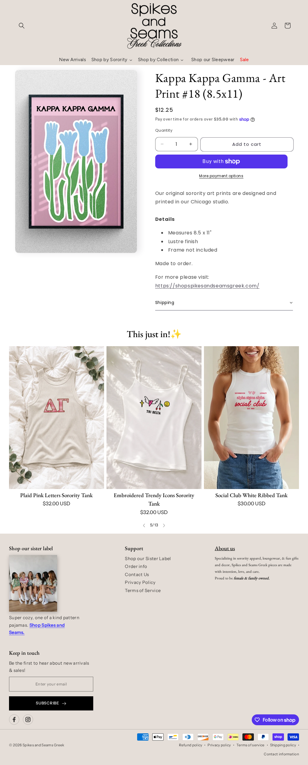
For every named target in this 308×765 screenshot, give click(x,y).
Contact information (281, 754)
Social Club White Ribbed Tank (251, 495)
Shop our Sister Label (148, 558)
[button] (21, 25)
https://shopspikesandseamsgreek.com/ (207, 285)
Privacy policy (219, 745)
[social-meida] (14, 719)
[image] (33, 583)
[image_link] (56, 417)
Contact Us (137, 574)
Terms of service (250, 745)
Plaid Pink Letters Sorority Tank (56, 495)
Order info (136, 566)
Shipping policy (283, 745)
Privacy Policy (140, 582)
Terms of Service (143, 590)
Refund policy (190, 745)
